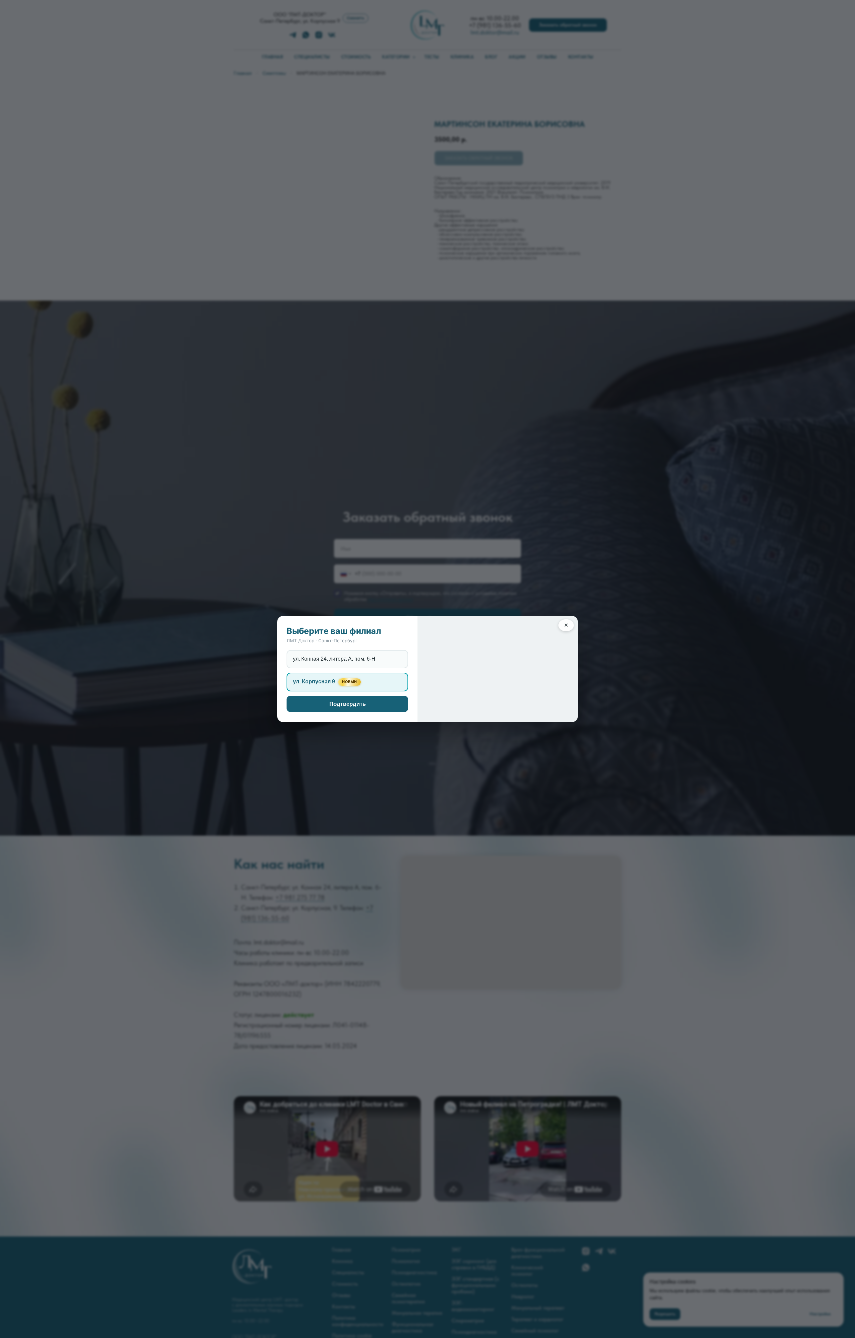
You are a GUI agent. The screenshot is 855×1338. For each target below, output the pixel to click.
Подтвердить (347, 704)
